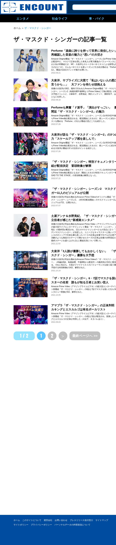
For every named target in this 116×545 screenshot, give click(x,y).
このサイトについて (31, 520)
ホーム (17, 520)
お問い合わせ (61, 520)
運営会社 (48, 520)
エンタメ (22, 18)
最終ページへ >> (85, 336)
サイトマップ (101, 520)
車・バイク (97, 18)
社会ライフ (60, 18)
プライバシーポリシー (41, 525)
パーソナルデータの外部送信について (72, 525)
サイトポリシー (21, 525)
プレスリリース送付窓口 (81, 520)
